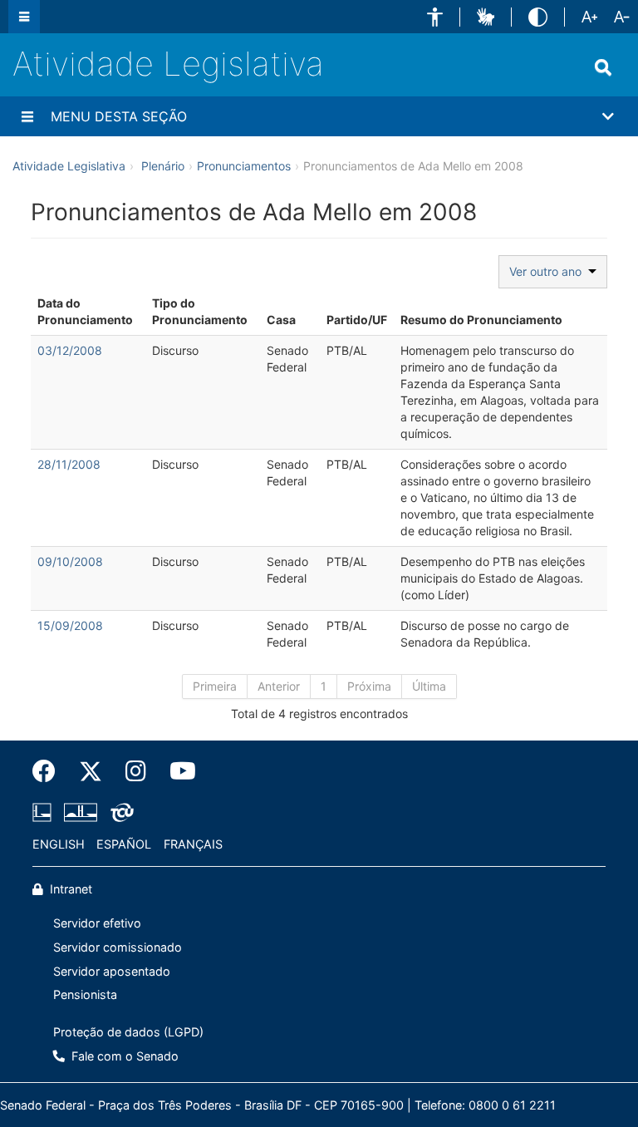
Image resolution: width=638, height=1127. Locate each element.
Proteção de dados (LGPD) (128, 1032)
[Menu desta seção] (27, 116)
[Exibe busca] (603, 67)
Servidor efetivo (97, 923)
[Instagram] (136, 771)
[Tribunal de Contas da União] (119, 812)
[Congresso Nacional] (80, 812)
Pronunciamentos (244, 166)
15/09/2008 (70, 625)
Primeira (215, 686)
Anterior (279, 686)
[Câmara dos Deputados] (44, 812)
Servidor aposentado (111, 971)
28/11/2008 (69, 464)
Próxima (369, 686)
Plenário (162, 166)
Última (429, 686)
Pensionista (85, 994)
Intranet (69, 889)
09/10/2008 (70, 561)
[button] (435, 17)
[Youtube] (177, 771)
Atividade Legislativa (168, 63)
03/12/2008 (69, 350)
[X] (90, 771)
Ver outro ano (548, 271)
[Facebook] (49, 771)
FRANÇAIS (193, 844)
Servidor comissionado (117, 947)
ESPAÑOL (123, 844)
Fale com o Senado (123, 1056)
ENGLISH (58, 844)
